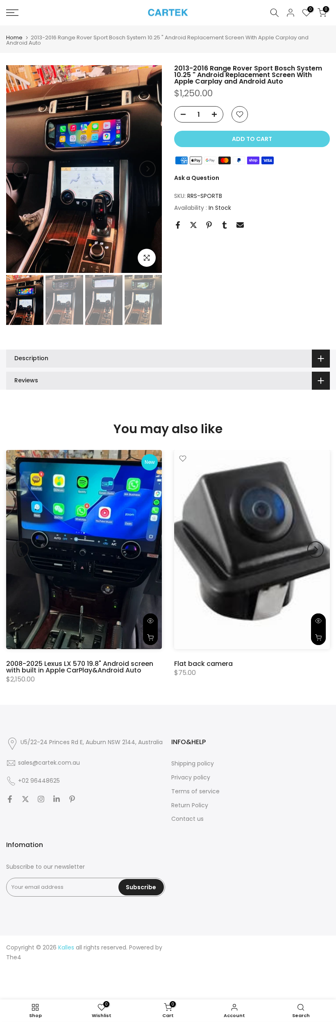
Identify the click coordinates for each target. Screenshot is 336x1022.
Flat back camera (203, 663)
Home (14, 37)
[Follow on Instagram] (41, 799)
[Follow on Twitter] (25, 799)
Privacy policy (190, 777)
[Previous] (20, 169)
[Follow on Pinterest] (72, 799)
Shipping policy (192, 763)
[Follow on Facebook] (10, 799)
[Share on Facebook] (178, 225)
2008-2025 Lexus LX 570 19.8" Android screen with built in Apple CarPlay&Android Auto (79, 667)
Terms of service (195, 791)
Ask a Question (196, 178)
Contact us (187, 819)
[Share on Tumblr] (224, 225)
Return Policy (189, 805)
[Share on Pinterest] (209, 225)
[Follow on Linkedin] (56, 799)
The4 (13, 957)
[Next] (147, 169)
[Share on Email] (240, 225)
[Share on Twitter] (193, 225)
